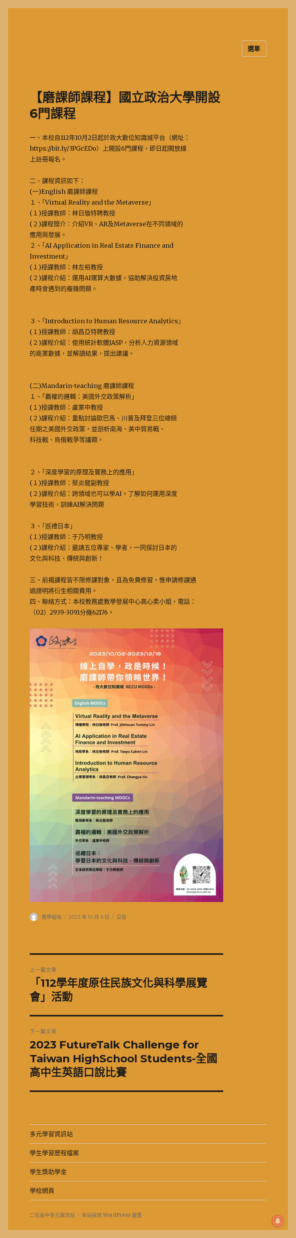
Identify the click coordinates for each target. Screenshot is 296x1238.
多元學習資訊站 (51, 1134)
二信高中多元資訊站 (52, 1215)
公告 (121, 917)
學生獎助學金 (48, 1172)
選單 (254, 48)
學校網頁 (42, 1190)
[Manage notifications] (278, 1221)
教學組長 (52, 917)
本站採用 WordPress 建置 (112, 1215)
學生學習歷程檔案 (54, 1153)
